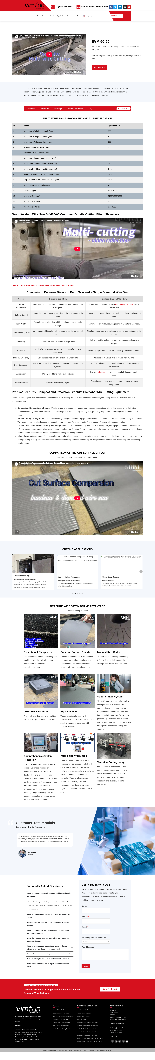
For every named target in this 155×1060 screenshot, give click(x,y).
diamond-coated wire (124, 304)
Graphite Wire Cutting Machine (61, 1022)
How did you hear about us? (94, 938)
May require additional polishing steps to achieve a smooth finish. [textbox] (58, 333)
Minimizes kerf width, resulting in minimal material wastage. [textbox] (114, 324)
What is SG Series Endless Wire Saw (63, 1016)
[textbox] (21, 299)
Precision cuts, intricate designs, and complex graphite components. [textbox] (114, 383)
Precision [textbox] (21, 351)
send (86, 966)
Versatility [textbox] (21, 342)
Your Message (88, 947)
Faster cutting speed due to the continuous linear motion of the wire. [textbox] (114, 315)
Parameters (31, 109)
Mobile (85, 917)
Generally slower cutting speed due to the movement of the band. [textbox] (58, 315)
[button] (48, 16)
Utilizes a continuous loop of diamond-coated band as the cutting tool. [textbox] (58, 306)
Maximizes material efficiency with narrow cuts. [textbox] (114, 358)
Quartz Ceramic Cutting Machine (62, 1029)
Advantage (58, 109)
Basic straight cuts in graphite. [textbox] (58, 383)
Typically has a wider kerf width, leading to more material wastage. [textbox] (58, 324)
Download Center (82, 1019)
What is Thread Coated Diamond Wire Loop (89, 1041)
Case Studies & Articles (83, 1016)
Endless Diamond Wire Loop (61, 1013)
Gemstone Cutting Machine (60, 1019)
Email (85, 927)
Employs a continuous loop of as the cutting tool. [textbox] (114, 306)
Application (45, 109)
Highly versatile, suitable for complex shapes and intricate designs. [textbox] (114, 341)
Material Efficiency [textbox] (21, 358)
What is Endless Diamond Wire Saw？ (87, 1022)
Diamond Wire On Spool (59, 1010)
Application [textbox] (21, 374)
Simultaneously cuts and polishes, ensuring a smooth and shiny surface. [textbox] (114, 333)
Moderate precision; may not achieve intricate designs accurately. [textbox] (58, 350)
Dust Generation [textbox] (21, 365)
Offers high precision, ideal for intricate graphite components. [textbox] (114, 351)
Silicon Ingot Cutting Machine (61, 1025)
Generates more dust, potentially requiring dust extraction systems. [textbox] (58, 365)
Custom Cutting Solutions (84, 1013)
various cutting (102, 372)
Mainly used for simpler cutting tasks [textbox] (58, 374)
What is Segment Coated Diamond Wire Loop (90, 1038)
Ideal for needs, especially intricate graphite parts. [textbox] (114, 374)
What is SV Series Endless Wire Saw (87, 1032)
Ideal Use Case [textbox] (21, 383)
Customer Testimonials (75, 109)
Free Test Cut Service (83, 1010)
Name (85, 906)
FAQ (90, 109)
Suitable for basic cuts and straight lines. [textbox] (58, 342)
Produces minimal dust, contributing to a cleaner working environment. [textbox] (114, 365)
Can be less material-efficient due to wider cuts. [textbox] (58, 358)
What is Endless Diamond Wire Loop (87, 1035)
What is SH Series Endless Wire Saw (87, 1029)
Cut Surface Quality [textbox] (21, 333)
